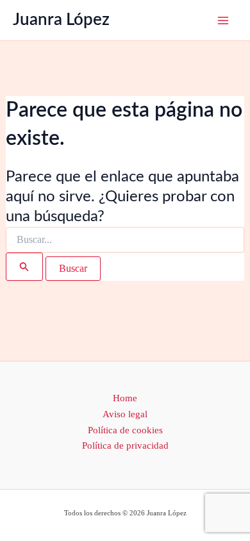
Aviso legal (125, 414)
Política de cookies (125, 430)
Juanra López (61, 20)
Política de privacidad (125, 445)
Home (125, 398)
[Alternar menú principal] (223, 20)
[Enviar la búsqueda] (24, 267)
